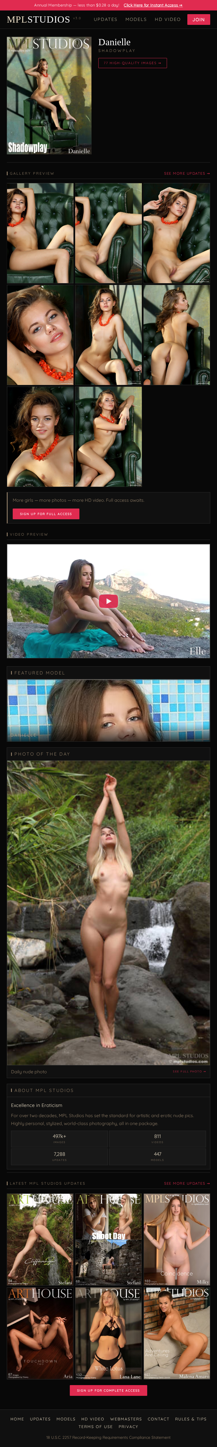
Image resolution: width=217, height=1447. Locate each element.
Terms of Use (96, 1426)
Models (136, 19)
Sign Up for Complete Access (108, 1390)
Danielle (114, 42)
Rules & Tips (191, 1419)
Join (198, 19)
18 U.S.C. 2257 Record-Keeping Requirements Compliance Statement (108, 1437)
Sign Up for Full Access (46, 514)
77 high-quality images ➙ (133, 63)
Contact (159, 1419)
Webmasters (126, 1419)
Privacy (128, 1426)
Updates (106, 19)
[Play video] (108, 601)
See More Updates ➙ (187, 173)
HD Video (168, 19)
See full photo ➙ (189, 1071)
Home (17, 1419)
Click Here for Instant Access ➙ (153, 5)
